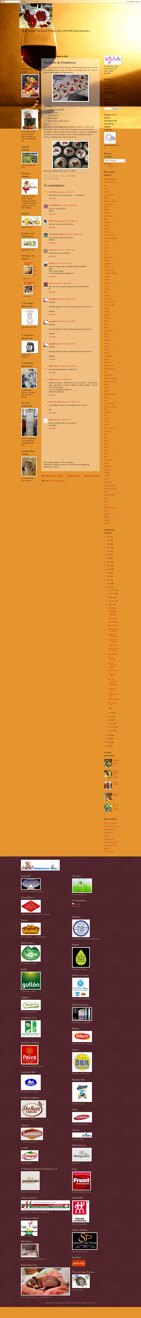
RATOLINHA (54, 205)
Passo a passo (108, 428)
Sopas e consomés (110, 485)
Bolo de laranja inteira (35, 271)
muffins (106, 391)
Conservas (107, 282)
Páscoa (106, 424)
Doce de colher (109, 302)
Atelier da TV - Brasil (111, 826)
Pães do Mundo (109, 403)
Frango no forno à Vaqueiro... (113, 640)
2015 (108, 576)
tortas (106, 504)
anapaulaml (53, 299)
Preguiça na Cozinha (28, 264)
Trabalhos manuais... (111, 507)
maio (110, 716)
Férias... (106, 321)
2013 (108, 583)
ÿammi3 (106, 523)
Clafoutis (107, 260)
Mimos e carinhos (110, 381)
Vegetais (107, 514)
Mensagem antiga (92, 475)
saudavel (107, 469)
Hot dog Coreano (116, 783)
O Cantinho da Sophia (56, 234)
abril (110, 720)
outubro (111, 597)
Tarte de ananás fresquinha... (113, 630)
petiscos (106, 440)
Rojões (110, 708)
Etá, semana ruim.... (112, 704)
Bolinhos (107, 212)
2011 (108, 735)
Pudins (106, 447)
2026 (108, 537)
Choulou (106, 836)
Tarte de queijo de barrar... (113, 649)
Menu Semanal (109, 368)
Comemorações (109, 270)
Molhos (106, 384)
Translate (112, 166)
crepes (106, 286)
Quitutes (107, 848)
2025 (108, 540)
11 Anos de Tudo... (112, 675)
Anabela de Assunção (27, 58)
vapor (106, 511)
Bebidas (106, 198)
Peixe (106, 437)
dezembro (112, 590)
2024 (108, 544)
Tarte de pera (112, 618)
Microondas (108, 375)
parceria (106, 418)
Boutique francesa (110, 829)
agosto (111, 604)
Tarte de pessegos (112, 658)
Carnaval (107, 241)
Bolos (106, 219)
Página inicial (73, 475)
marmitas (107, 359)
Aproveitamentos (109, 182)
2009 (108, 742)
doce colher (108, 298)
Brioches (107, 225)
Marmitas (107, 362)
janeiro (111, 730)
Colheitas (107, 267)
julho (110, 608)
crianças (107, 289)
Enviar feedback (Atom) (57, 480)
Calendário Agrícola (110, 238)
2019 (108, 562)
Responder (52, 198)
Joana (51, 419)
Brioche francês (113, 625)
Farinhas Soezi (109, 839)
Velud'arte (52, 250)
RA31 (106, 456)
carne (106, 244)
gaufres (106, 333)
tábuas (106, 491)
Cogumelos (107, 263)
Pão (105, 415)
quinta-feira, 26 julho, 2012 (69, 366)
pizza (106, 444)
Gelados (106, 337)
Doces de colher (109, 305)
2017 (108, 569)
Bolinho (106, 209)
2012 (108, 587)
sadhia (51, 379)
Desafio (106, 295)
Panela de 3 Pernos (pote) (110, 408)
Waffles (106, 517)
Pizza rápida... (113, 654)
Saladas (106, 463)
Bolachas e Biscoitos (111, 201)
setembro (112, 601)
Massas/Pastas (109, 365)
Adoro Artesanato (110, 823)
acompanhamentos (110, 179)
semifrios (107, 475)
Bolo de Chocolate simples (112, 665)
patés (106, 434)
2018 (108, 565)
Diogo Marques (54, 366)
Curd (105, 292)
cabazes (106, 232)
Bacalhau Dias (109, 195)
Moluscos (107, 388)
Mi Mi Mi (52, 192)
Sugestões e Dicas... (110, 488)
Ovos (105, 400)
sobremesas (108, 482)
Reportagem (108, 460)
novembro (112, 593)
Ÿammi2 (107, 520)
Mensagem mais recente (52, 475)
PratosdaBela (28, 62)
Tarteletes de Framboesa (112, 635)
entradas (107, 311)
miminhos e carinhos (111, 378)
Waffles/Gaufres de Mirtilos (116, 774)
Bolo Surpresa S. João (113, 695)
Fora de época (108, 330)
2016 (108, 572)
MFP (105, 372)
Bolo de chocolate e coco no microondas (112, 682)
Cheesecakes (108, 257)
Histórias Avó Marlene (111, 842)
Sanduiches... (108, 466)
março (111, 723)
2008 (108, 746)
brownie (106, 228)
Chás (105, 254)
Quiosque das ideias (110, 845)
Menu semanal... (113, 670)
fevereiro (112, 727)
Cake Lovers (108, 832)
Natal (106, 397)
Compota (107, 276)
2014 (108, 580)
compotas (107, 279)
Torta (106, 501)
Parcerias (107, 421)
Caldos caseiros (109, 235)
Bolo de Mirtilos (115, 795)
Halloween (107, 340)
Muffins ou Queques (110, 394)
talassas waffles (109, 495)
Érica (51, 283)
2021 (108, 555)
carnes (106, 247)
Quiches (106, 453)
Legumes (107, 349)
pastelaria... (56, 178)
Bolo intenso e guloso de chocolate (113, 613)
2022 (108, 551)
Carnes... (107, 251)
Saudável (107, 472)
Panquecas (107, 412)
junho (111, 712)
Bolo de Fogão (109, 216)
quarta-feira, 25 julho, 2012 (65, 192)
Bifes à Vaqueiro (113, 699)
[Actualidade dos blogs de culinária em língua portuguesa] (29, 1235)
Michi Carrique (54, 221)
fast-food (107, 318)
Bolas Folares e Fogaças (109, 205)
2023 (108, 547)
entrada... (107, 308)
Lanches (107, 346)
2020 (108, 558)
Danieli (51, 263)
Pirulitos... (35, 287)
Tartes (106, 498)
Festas (106, 324)
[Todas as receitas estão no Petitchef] (78, 1266)
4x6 (75, 1302)
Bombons (107, 222)
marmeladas (108, 356)
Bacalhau (107, 191)
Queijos (106, 450)
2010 (108, 739)
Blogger (92, 1302)
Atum (106, 188)
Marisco (106, 353)
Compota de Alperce (112, 689)
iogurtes (106, 343)
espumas (107, 314)
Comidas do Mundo (110, 273)
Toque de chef (108, 851)
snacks (106, 479)
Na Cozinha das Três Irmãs (29, 283)
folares (106, 327)
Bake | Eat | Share (55, 402)
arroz (106, 185)
